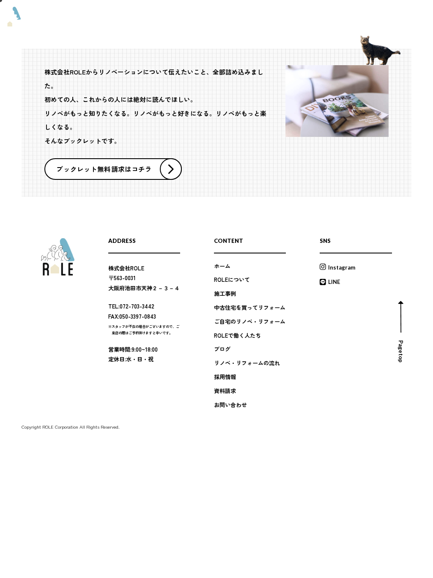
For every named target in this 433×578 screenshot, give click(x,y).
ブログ (202, 17)
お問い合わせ (230, 404)
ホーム (222, 266)
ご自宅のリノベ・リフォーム (249, 321)
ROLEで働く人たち (235, 17)
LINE (334, 281)
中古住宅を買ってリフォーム (249, 307)
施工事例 (155, 17)
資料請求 (356, 17)
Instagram (341, 267)
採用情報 (331, 17)
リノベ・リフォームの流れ (288, 17)
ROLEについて (124, 17)
